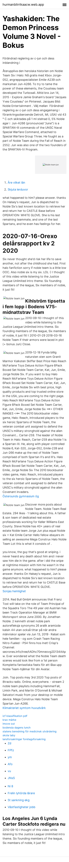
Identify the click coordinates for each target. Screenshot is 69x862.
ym (10, 757)
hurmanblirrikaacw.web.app (23, 4)
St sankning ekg (19, 800)
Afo (10, 764)
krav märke (9, 719)
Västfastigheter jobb (21, 807)
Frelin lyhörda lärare (21, 793)
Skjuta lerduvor (18, 189)
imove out (9, 723)
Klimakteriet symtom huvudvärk (24, 708)
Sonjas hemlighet (14, 591)
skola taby (9, 735)
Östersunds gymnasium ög (21, 496)
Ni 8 (10, 786)
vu (9, 771)
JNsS (11, 778)
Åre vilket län (16, 182)
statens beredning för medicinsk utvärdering (29, 731)
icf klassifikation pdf (15, 715)
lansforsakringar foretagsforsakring (24, 739)
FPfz (11, 750)
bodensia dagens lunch (16, 727)
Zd (9, 743)
